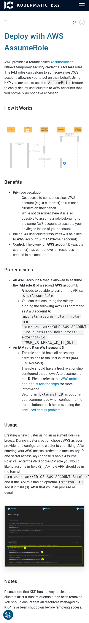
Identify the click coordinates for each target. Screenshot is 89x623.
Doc (55, 5)
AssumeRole (60, 62)
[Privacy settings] (8, 615)
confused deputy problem (41, 410)
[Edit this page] (74, 23)
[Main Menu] (82, 5)
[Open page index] (82, 23)
